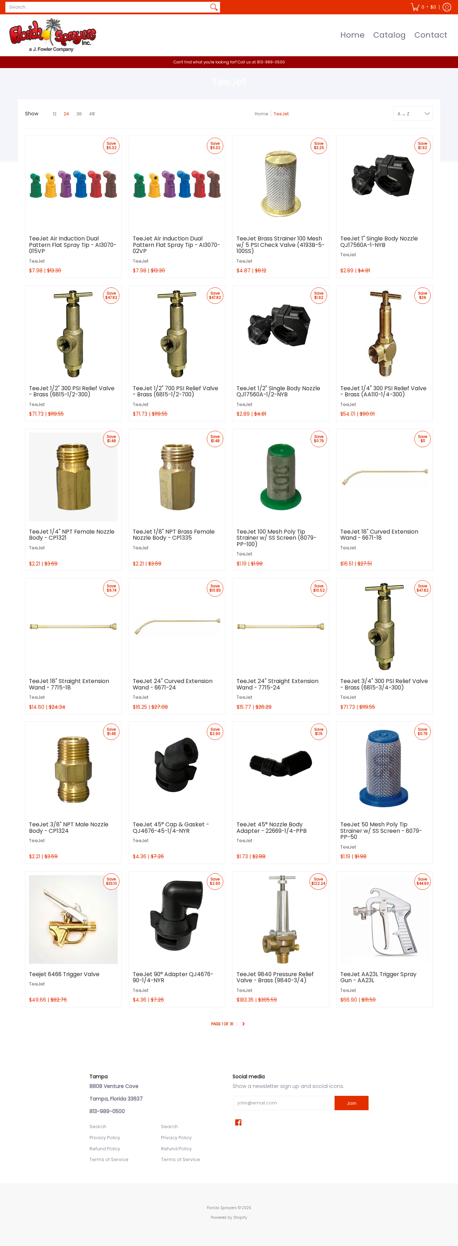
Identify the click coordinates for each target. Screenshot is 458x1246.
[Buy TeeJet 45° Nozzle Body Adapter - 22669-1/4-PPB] (281, 769)
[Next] (243, 1024)
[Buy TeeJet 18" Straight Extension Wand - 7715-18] (73, 626)
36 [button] (79, 114)
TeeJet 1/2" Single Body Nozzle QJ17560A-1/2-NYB (278, 391)
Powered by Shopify (229, 1217)
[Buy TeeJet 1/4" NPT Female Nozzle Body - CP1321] (73, 477)
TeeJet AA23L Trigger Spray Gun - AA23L (378, 977)
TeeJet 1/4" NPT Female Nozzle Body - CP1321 (71, 534)
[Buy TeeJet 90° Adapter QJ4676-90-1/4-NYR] (177, 919)
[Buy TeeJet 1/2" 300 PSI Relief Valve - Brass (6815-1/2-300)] (73, 333)
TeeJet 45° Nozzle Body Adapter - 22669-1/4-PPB (272, 827)
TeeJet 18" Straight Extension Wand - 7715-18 (69, 684)
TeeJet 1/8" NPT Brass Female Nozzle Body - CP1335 (174, 534)
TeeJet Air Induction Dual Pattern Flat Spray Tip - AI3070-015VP (72, 244)
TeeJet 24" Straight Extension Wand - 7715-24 (277, 684)
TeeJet (37, 261)
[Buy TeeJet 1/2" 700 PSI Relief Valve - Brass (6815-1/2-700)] (177, 333)
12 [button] (55, 114)
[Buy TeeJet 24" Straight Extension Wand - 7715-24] (281, 626)
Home (261, 114)
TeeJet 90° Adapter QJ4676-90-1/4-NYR (173, 977)
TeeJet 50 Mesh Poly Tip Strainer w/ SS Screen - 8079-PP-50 (381, 830)
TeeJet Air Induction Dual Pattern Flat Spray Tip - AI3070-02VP (176, 244)
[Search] (214, 7)
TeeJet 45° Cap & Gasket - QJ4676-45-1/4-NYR (171, 827)
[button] (423, 7)
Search (97, 1126)
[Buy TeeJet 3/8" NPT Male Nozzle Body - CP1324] (73, 769)
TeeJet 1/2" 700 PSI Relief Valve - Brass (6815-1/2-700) (175, 391)
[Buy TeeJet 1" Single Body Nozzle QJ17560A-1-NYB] (384, 183)
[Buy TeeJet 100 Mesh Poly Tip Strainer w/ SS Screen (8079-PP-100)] (281, 477)
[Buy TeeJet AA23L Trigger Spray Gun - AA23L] (384, 919)
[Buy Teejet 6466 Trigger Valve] (73, 919)
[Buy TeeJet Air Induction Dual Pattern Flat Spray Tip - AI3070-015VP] (73, 183)
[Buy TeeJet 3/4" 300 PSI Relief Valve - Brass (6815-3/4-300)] (384, 626)
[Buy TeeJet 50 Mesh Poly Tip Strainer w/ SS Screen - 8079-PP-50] (384, 769)
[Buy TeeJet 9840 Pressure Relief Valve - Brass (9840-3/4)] (281, 919)
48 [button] (92, 114)
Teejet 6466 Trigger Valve (64, 974)
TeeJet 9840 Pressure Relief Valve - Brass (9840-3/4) (275, 977)
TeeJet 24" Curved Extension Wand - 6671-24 (173, 684)
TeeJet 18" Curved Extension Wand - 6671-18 (379, 534)
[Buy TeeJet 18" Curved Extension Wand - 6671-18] (384, 477)
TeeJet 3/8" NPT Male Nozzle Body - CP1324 (68, 827)
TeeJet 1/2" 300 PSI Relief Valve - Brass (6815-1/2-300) (71, 391)
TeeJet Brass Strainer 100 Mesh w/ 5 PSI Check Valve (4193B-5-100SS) (281, 244)
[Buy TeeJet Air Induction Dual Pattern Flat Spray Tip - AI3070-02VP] (177, 183)
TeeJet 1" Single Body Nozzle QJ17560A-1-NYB (379, 241)
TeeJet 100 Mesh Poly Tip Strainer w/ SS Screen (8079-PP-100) (276, 537)
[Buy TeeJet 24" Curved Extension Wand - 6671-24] (177, 626)
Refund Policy (104, 1149)
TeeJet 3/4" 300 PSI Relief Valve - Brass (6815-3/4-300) (384, 684)
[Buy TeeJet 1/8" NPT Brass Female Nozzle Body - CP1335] (177, 477)
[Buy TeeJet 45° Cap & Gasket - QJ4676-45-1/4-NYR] (177, 769)
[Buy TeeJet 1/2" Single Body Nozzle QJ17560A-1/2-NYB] (281, 333)
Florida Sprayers (222, 1208)
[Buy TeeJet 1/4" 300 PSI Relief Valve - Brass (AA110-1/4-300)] (384, 333)
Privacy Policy (104, 1138)
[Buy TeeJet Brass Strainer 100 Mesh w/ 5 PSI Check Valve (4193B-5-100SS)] (281, 183)
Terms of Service (108, 1159)
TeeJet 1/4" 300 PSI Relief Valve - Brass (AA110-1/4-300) (383, 391)
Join (351, 1103)
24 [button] (66, 114)
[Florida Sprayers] (52, 35)
